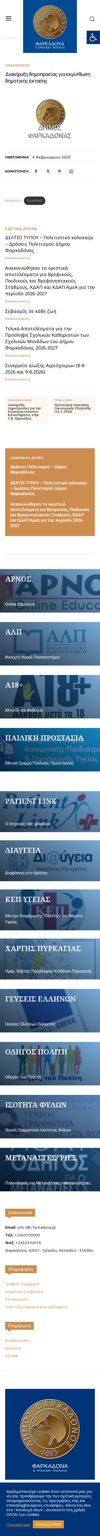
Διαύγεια (13, 1347)
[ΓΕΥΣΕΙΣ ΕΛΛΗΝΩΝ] (50, 1010)
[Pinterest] (59, 171)
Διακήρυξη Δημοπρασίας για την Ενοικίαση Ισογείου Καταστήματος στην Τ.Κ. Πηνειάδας (24, 411)
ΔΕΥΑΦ (11, 1355)
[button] (93, 37)
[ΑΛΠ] (50, 644)
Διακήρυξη (13, 200)
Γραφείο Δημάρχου (22, 1283)
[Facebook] (36, 171)
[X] (48, 171)
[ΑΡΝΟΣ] (50, 591)
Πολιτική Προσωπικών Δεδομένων (36, 1306)
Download (34, 200)
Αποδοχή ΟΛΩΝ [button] (48, 1524)
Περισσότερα (18, 1524)
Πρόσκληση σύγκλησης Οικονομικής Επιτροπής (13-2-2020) (72, 408)
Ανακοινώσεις (17, 65)
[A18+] (50, 696)
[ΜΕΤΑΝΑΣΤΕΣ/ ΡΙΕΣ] (50, 1169)
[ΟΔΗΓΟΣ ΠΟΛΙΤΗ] (50, 1063)
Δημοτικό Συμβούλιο (24, 1291)
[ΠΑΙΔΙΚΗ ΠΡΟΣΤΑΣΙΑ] (50, 749)
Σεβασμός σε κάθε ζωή (30, 311)
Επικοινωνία (20, 1212)
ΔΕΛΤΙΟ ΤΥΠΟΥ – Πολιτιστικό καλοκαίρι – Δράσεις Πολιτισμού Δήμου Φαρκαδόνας (49, 243)
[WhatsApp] (71, 171)
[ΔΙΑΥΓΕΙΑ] (50, 860)
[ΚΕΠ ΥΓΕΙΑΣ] (50, 909)
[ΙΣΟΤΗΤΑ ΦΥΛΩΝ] (50, 1116)
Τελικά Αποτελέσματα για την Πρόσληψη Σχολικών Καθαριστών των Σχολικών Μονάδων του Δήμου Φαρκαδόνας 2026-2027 (47, 338)
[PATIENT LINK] (50, 811)
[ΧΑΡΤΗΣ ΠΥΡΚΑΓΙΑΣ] (50, 959)
